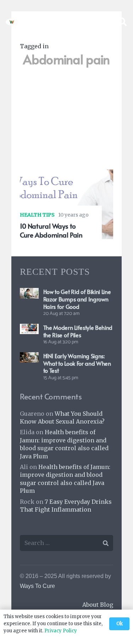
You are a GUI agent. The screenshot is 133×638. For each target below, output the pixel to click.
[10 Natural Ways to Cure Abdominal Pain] (66, 174)
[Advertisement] (66, 121)
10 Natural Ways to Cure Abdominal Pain (51, 230)
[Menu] (104, 22)
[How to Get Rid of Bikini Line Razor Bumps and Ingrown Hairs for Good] (29, 292)
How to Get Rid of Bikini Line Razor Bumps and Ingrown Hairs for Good (77, 299)
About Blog (97, 604)
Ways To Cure (37, 586)
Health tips (37, 215)
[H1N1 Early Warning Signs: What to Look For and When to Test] (29, 357)
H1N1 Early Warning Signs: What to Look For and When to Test (77, 363)
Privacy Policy (60, 631)
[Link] (12, 22)
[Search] (122, 22)
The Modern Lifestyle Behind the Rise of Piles (77, 331)
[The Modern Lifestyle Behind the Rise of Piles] (29, 328)
